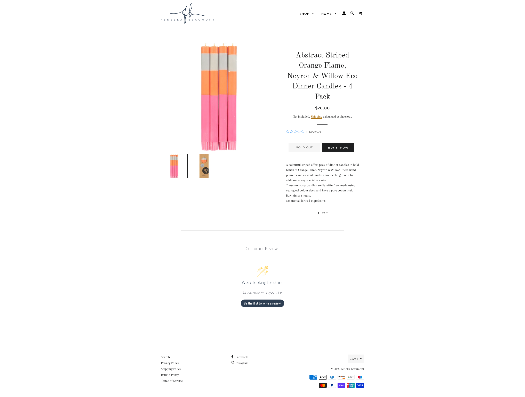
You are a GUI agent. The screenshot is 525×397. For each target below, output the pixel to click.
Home (327, 14)
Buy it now (338, 147)
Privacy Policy (170, 363)
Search (165, 357)
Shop (305, 14)
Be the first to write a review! (262, 303)
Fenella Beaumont (352, 369)
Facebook (241, 357)
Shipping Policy (171, 369)
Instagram (242, 363)
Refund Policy (170, 375)
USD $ (354, 359)
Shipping (316, 116)
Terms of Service (172, 381)
